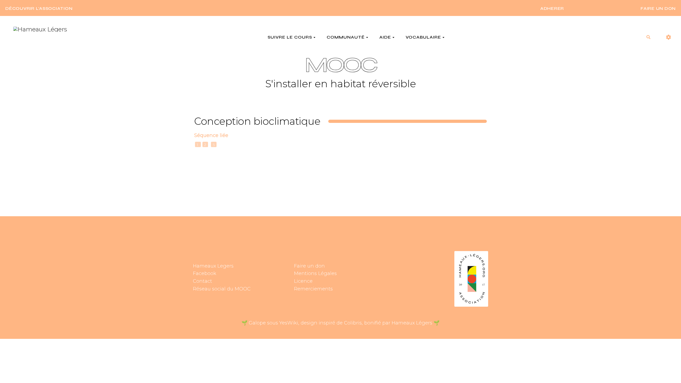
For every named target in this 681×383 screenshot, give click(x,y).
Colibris (353, 323)
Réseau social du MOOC (222, 289)
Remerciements (313, 289)
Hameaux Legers (213, 266)
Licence (303, 281)
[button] (668, 37)
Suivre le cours (290, 37)
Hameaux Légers (412, 323)
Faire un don (309, 266)
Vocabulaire (423, 37)
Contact (202, 281)
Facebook (204, 273)
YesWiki (288, 323)
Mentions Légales (315, 273)
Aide (385, 37)
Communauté (346, 37)
